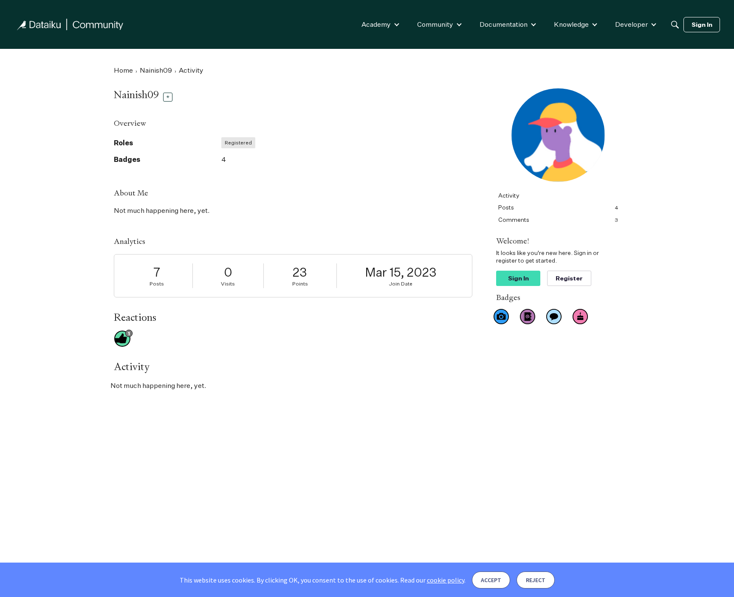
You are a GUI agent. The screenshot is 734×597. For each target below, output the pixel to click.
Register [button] (569, 278)
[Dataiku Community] (70, 24)
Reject (535, 580)
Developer (631, 24)
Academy (376, 24)
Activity (508, 195)
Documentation (504, 24)
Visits (228, 283)
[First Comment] (554, 316)
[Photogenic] (501, 316)
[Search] (675, 24)
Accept (491, 580)
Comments (558, 219)
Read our (432, 580)
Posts (157, 283)
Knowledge (571, 24)
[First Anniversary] (580, 316)
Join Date (400, 283)
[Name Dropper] (527, 316)
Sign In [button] (518, 278)
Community (435, 24)
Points (300, 283)
